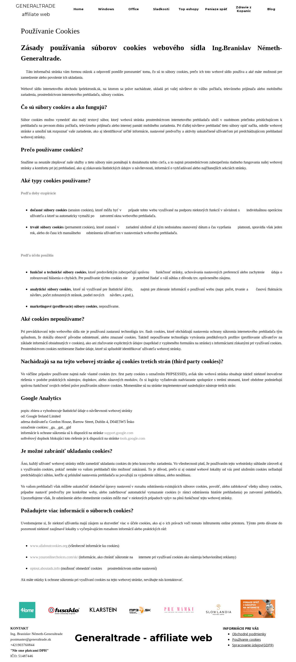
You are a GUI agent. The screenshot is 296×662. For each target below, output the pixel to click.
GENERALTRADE (36, 6)
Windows (106, 9)
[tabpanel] (151, 306)
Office (133, 9)
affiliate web (36, 14)
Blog (271, 9)
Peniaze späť (216, 9)
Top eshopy (189, 9)
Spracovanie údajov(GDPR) (253, 645)
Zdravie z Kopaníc (243, 9)
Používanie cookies (246, 639)
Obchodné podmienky (249, 634)
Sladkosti (161, 9)
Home (78, 9)
